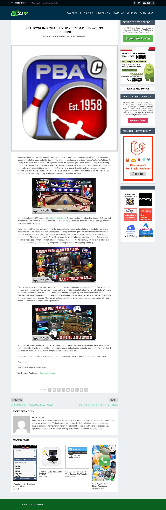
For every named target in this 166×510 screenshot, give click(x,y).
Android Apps (103, 13)
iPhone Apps (86, 13)
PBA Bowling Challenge (56, 218)
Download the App (47, 373)
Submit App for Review (125, 13)
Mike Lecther (57, 36)
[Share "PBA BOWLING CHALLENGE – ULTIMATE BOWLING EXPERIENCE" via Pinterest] (63, 390)
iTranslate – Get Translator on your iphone (24, 485)
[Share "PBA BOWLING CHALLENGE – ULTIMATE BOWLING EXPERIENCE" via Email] (81, 390)
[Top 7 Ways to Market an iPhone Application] (104, 463)
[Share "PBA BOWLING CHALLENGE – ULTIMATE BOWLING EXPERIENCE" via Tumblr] (59, 390)
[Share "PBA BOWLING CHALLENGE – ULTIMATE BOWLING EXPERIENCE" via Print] (86, 390)
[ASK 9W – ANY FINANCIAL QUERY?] (51, 457)
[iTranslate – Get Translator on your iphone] (25, 463)
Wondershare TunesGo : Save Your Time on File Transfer (77, 473)
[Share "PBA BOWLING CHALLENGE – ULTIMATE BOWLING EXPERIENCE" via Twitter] (54, 390)
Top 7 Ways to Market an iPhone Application (102, 485)
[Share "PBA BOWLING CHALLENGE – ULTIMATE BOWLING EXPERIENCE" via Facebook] (50, 390)
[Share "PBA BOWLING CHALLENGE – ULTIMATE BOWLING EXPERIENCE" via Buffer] (72, 390)
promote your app (146, 107)
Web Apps (72, 13)
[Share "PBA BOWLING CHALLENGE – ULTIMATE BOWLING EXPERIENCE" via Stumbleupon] (77, 390)
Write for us (147, 13)
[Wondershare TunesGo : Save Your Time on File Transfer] (77, 457)
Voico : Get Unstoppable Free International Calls (41, 3)
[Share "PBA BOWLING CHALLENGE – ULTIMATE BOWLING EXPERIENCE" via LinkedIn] (68, 390)
